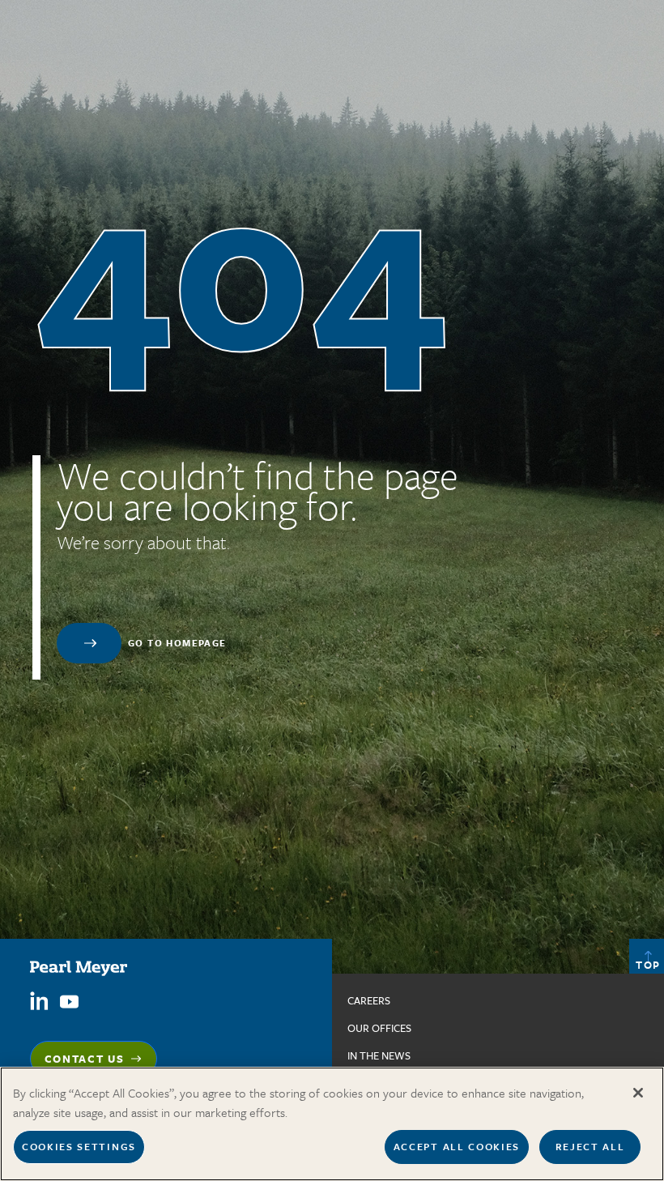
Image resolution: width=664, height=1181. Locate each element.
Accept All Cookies (457, 1146)
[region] (332, 1124)
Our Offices (379, 1028)
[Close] (638, 1093)
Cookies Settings (79, 1146)
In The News (379, 1055)
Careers (368, 1000)
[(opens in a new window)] (39, 1000)
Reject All (590, 1146)
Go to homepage (177, 643)
